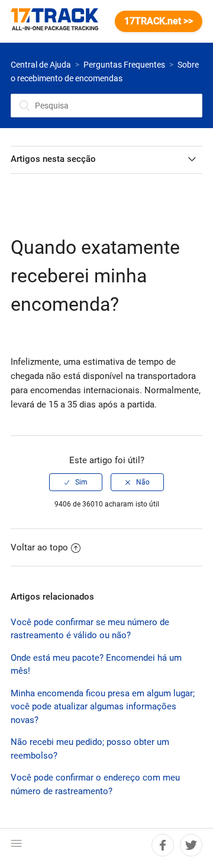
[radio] (75, 482)
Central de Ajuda (41, 64)
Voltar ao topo (39, 547)
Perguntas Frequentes (124, 64)
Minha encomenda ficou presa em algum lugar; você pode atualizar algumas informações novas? (103, 706)
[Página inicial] (60, 21)
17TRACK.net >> (158, 21)
